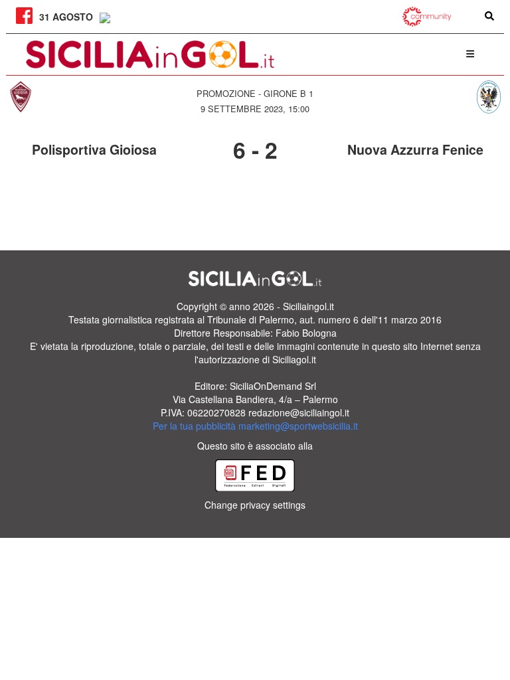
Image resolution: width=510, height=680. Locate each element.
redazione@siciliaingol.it (298, 412)
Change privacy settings (255, 504)
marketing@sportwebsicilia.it (298, 425)
